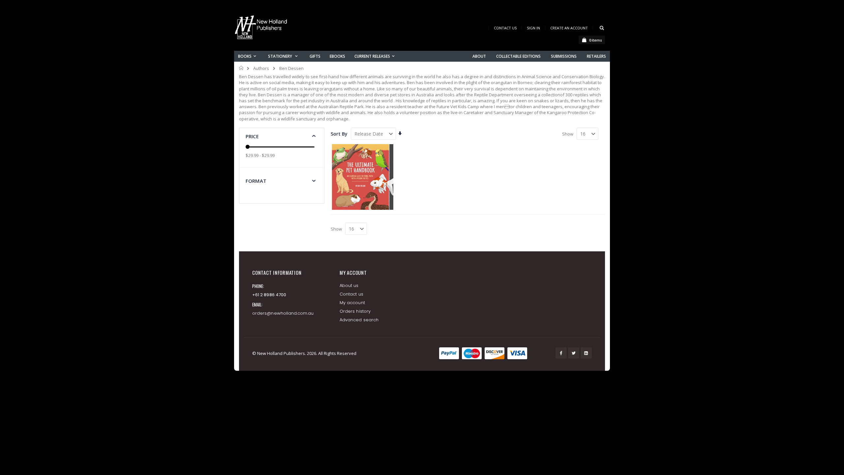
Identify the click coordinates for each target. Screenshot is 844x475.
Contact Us (505, 27)
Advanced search (359, 320)
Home (241, 68)
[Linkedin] (586, 353)
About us (349, 285)
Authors (261, 68)
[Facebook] (561, 353)
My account (352, 303)
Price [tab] (252, 136)
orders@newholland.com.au (283, 313)
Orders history (355, 311)
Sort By (339, 134)
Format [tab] (256, 180)
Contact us (351, 294)
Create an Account (569, 27)
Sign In (533, 27)
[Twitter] (573, 353)
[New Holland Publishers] (262, 29)
